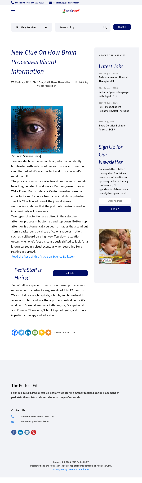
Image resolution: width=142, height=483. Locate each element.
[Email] (35, 333)
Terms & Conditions (79, 469)
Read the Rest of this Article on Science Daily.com (43, 256)
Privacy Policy (60, 469)
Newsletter (64, 82)
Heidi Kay (83, 82)
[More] (48, 333)
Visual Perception (46, 85)
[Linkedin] (28, 333)
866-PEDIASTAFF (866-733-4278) (29, 2)
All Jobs (70, 273)
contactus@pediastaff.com (66, 2)
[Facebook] (15, 333)
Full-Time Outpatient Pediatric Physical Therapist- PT (114, 110)
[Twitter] (21, 333)
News (54, 82)
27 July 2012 (43, 82)
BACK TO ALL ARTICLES (113, 55)
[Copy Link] (42, 333)
